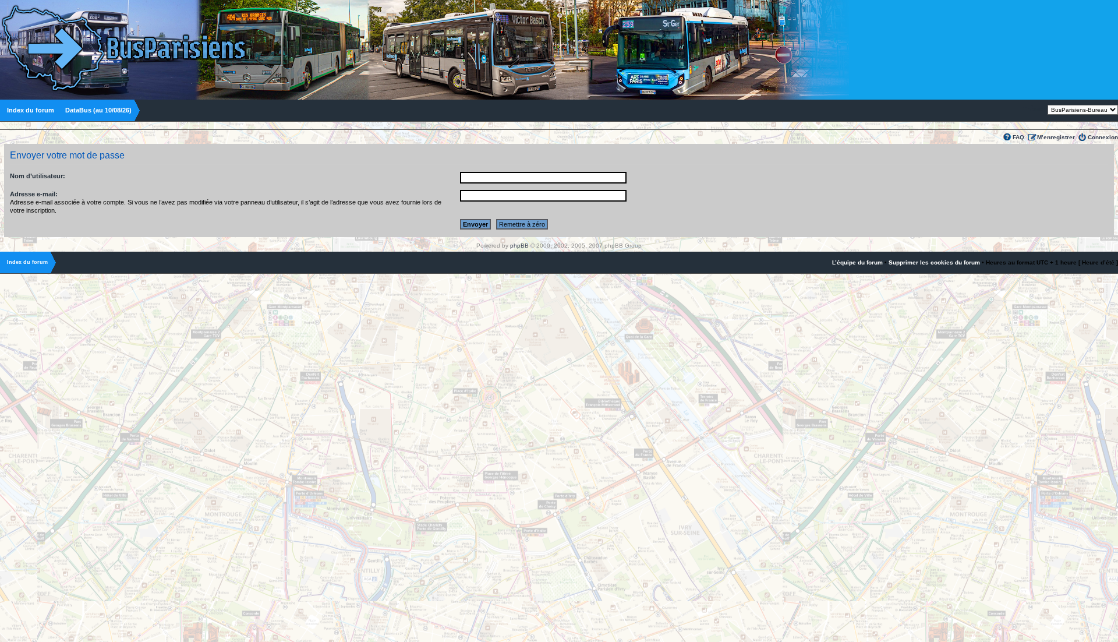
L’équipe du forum (857, 262)
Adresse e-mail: (34, 194)
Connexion (1103, 137)
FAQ (1018, 137)
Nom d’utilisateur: (37, 175)
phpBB (519, 245)
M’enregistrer (1056, 137)
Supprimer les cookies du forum (934, 262)
